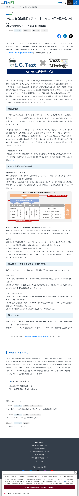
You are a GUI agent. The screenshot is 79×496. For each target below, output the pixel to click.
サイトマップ (39, 461)
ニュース (14, 7)
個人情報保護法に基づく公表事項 (39, 451)
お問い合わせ (76, 3)
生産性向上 (27, 30)
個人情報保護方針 (39, 448)
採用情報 (69, 3)
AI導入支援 (36, 30)
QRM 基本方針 (39, 442)
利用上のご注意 (39, 455)
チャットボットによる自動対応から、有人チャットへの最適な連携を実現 (31, 409)
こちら (11, 160)
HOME (8, 7)
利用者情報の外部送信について (39, 458)
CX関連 (45, 30)
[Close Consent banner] (75, 472)
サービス (18, 30)
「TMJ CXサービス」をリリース (17, 426)
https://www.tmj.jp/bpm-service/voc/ (21, 53)
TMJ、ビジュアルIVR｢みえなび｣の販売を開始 (22, 418)
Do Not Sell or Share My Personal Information (39, 487)
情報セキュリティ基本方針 (39, 445)
